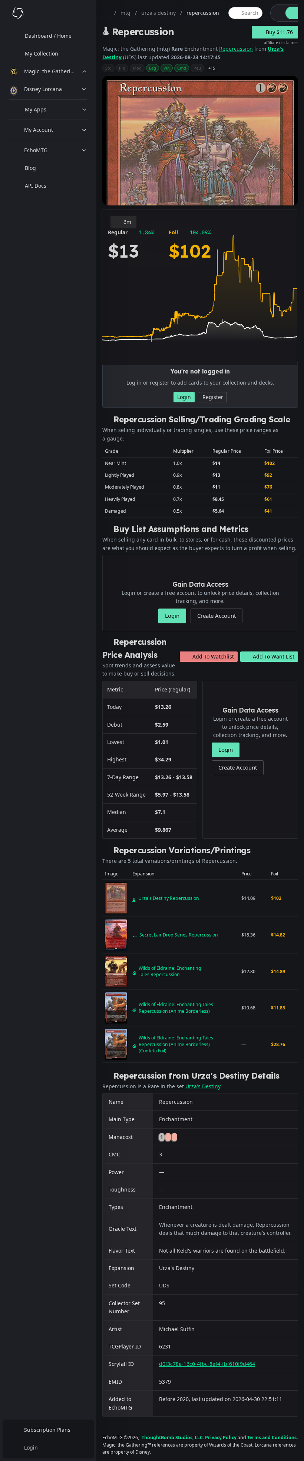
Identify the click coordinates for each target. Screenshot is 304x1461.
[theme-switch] (276, 13)
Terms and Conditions (272, 1437)
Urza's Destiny (202, 1086)
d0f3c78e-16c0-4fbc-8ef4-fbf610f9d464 (207, 1363)
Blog (30, 167)
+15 (211, 68)
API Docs (35, 185)
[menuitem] (48, 36)
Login (31, 1447)
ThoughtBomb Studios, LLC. (173, 1437)
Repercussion (236, 48)
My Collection (41, 53)
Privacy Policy (221, 1437)
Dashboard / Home (48, 35)
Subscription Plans (47, 1429)
